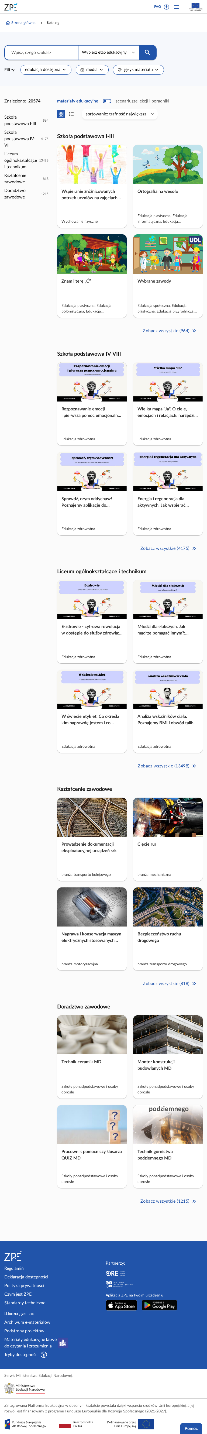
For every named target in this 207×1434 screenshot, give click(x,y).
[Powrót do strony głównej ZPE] (11, 6)
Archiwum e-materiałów (27, 1322)
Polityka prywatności (24, 1286)
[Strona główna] (27, 1256)
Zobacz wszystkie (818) (166, 984)
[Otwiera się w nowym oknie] (121, 1305)
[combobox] (45, 70)
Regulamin (14, 1268)
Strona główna (23, 23)
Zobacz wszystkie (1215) (164, 1201)
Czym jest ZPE (18, 1294)
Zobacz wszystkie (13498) (163, 766)
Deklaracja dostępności (26, 1277)
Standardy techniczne (24, 1303)
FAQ (157, 7)
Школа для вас (19, 1314)
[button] (167, 7)
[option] (26, 120)
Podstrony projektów (24, 1331)
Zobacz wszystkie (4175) (164, 548)
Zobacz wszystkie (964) (166, 331)
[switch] (113, 101)
